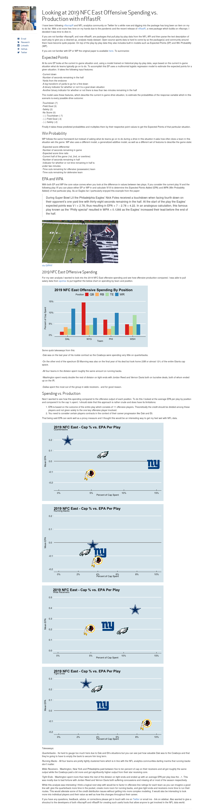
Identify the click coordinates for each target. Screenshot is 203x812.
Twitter (23, 52)
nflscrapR (68, 25)
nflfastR (142, 28)
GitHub (23, 48)
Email (23, 38)
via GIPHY (47, 265)
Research (25, 42)
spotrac (62, 280)
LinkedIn (24, 45)
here (111, 50)
